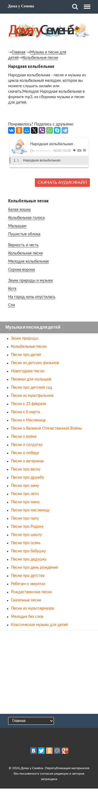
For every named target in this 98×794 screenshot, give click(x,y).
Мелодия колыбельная (28, 261)
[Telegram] (65, 130)
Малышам (17, 226)
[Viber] (42, 130)
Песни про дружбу (27, 478)
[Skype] (57, 130)
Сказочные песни (26, 600)
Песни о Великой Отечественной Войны (46, 428)
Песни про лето (25, 494)
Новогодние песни (27, 371)
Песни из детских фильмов (35, 363)
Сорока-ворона (21, 270)
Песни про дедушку (28, 559)
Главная (18, 52)
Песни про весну (25, 469)
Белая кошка (19, 210)
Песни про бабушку (28, 551)
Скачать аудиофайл (62, 182)
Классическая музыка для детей (39, 625)
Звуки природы (24, 338)
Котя (12, 289)
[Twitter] (41, 750)
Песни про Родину (27, 527)
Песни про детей (26, 355)
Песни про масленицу (30, 510)
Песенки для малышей (31, 379)
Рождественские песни (31, 592)
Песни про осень (26, 543)
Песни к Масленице (28, 420)
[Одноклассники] (19, 130)
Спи (11, 305)
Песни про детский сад (31, 387)
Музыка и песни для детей (32, 327)
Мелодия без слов (27, 617)
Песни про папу (25, 518)
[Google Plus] (65, 750)
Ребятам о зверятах (28, 584)
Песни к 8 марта (25, 412)
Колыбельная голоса (26, 218)
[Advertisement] (49, 673)
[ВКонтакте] (11, 130)
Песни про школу (26, 535)
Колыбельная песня (25, 253)
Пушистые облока (24, 234)
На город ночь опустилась (31, 297)
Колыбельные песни (40, 58)
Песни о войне (23, 437)
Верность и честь (23, 245)
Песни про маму (25, 502)
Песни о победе (25, 453)
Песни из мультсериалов (32, 608)
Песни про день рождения (34, 568)
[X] (34, 130)
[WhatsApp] (49, 130)
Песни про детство (28, 576)
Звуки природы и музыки (30, 281)
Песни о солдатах (26, 445)
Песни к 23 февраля (28, 404)
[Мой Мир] (26, 130)
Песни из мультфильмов (32, 396)
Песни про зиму (25, 486)
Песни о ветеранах (27, 461)
